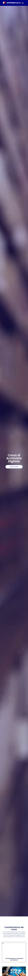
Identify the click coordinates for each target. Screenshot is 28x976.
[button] (14, 466)
